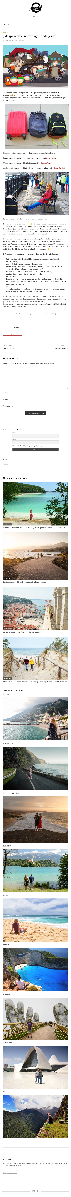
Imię (13, 433)
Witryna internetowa (8, 406)
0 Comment (20, 40)
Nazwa (5, 393)
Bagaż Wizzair (46, 163)
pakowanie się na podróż (39, 314)
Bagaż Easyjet (59, 168)
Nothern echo (8, 348)
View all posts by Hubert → (12, 335)
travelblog (52, 314)
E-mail (5, 399)
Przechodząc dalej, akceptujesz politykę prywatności (30, 446)
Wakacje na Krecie (61, 348)
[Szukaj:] (67, 25)
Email (14, 439)
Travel (5, 32)
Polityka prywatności (10, 1173)
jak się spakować (24, 314)
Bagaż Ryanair (51, 158)
